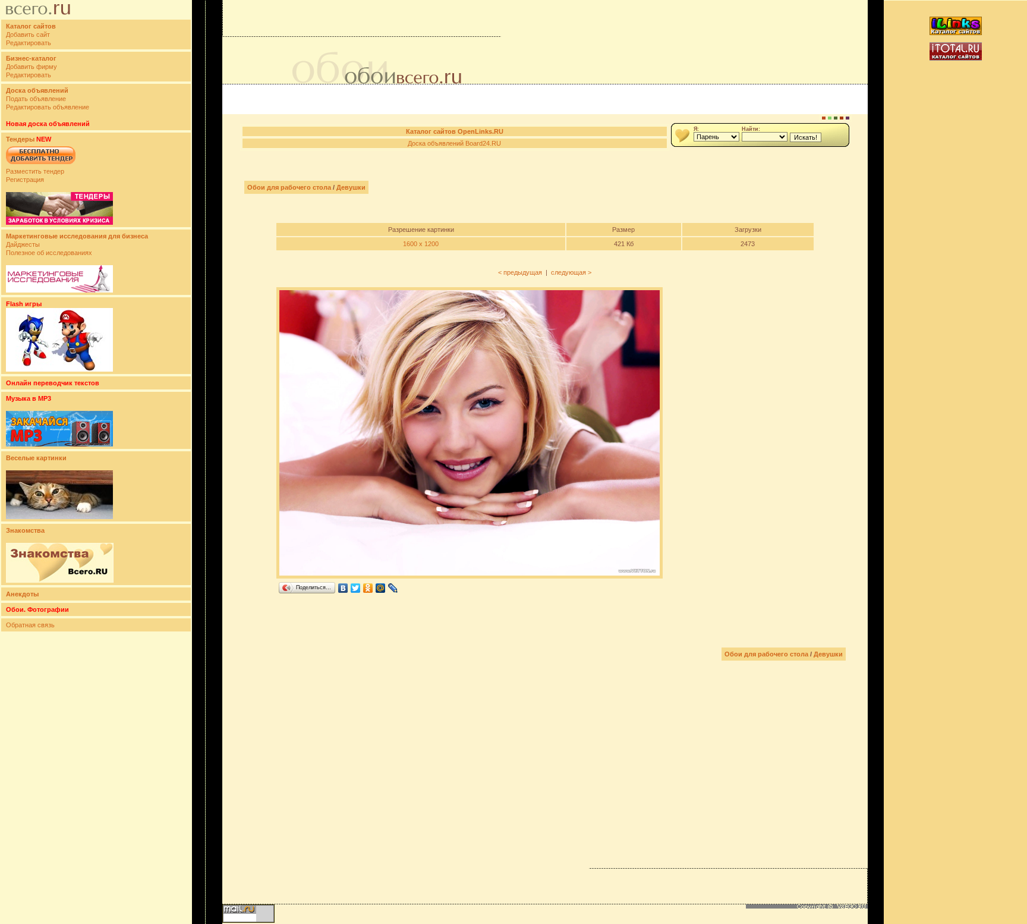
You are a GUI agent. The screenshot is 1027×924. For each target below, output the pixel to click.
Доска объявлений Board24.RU (454, 143)
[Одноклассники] (368, 588)
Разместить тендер (35, 171)
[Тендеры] (59, 222)
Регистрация (25, 179)
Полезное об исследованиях (49, 252)
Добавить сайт (28, 34)
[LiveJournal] (393, 588)
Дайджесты (23, 244)
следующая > (571, 272)
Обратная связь (30, 624)
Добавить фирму (31, 66)
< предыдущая (520, 272)
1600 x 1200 (421, 243)
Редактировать (28, 42)
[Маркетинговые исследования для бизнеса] (59, 290)
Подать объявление (36, 98)
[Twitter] (355, 588)
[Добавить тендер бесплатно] (40, 164)
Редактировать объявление (47, 107)
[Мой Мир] (380, 588)
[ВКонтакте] (343, 588)
